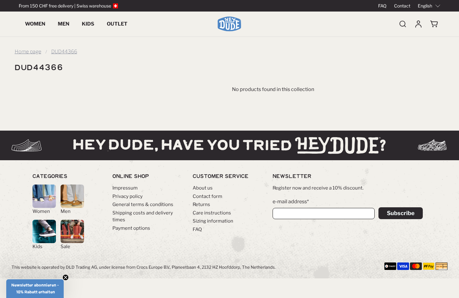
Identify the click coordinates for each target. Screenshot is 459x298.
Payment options (131, 228)
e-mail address (291, 201)
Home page (28, 51)
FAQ (382, 5)
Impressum (125, 188)
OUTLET (117, 24)
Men (63, 24)
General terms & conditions (142, 204)
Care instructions (212, 213)
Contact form (207, 196)
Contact (402, 5)
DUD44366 (64, 51)
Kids (88, 24)
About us (203, 188)
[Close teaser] (65, 277)
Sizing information (213, 221)
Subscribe (401, 213)
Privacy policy (127, 196)
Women (35, 24)
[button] (35, 288)
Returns (201, 204)
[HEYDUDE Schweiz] (229, 24)
